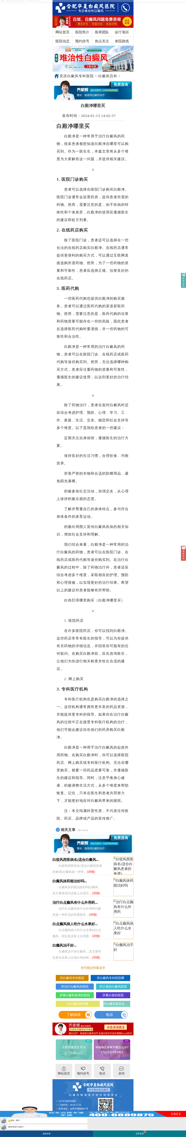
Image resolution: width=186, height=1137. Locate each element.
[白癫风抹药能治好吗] (123, 887)
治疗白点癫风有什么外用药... (75, 902)
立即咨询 (140, 1133)
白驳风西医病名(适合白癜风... (76, 860)
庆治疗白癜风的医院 (74, 986)
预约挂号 (82, 41)
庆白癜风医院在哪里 (116, 1003)
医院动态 (62, 41)
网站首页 (62, 32)
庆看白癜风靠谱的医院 (75, 995)
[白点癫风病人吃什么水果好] (123, 930)
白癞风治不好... (64, 945)
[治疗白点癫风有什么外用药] (123, 909)
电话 (109, 1015)
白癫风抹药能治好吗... (70, 881)
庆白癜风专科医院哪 (110, 978)
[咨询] (82, 7)
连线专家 (47, 1134)
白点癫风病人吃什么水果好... (75, 924)
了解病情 (74, 1015)
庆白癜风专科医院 (72, 978)
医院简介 (82, 32)
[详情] (91, 871)
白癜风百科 (107, 76)
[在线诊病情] (93, 90)
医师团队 (102, 32)
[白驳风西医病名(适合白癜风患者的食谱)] (123, 866)
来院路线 (122, 41)
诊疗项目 (122, 32)
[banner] (93, 59)
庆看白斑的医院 (113, 995)
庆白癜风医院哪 (77, 1003)
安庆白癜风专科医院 (77, 76)
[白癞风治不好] (123, 951)
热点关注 (102, 41)
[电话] (122, 7)
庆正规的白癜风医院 (113, 986)
